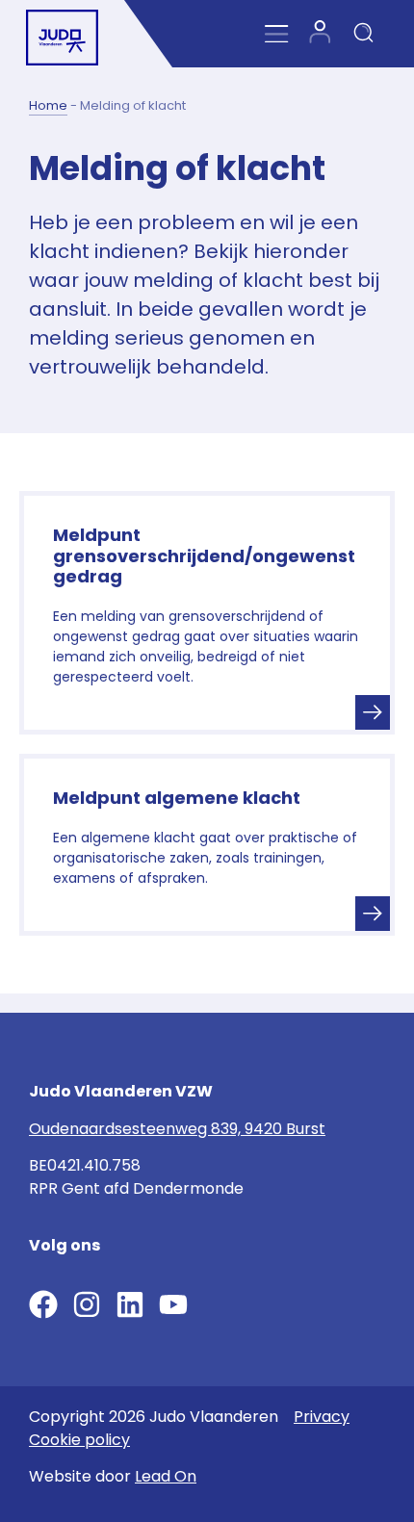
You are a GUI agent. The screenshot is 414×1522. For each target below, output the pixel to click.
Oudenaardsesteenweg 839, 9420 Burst (177, 1129)
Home (48, 105)
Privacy (321, 1417)
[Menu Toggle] (277, 34)
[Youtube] (173, 1304)
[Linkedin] (130, 1304)
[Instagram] (86, 1304)
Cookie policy (79, 1440)
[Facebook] (43, 1304)
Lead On (165, 1476)
